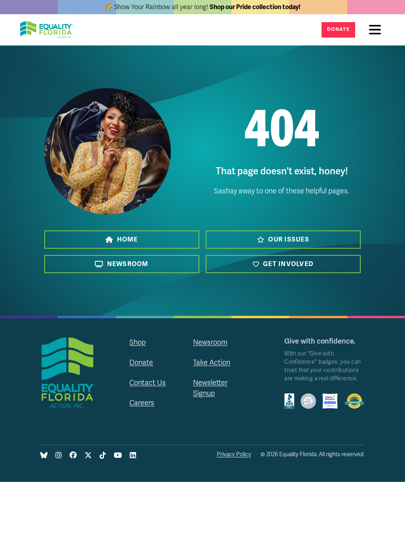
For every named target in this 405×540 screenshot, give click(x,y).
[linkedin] (133, 455)
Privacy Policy (234, 454)
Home (127, 240)
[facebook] (73, 455)
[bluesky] (43, 455)
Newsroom (128, 264)
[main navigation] (377, 30)
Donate (338, 29)
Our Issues (288, 240)
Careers (141, 402)
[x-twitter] (88, 455)
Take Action (211, 362)
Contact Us (147, 382)
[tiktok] (103, 455)
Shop (137, 342)
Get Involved (288, 264)
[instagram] (58, 455)
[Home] (49, 30)
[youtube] (118, 455)
